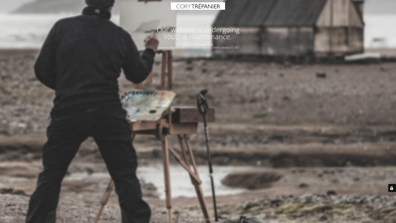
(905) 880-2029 (198, 50)
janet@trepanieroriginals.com (198, 52)
